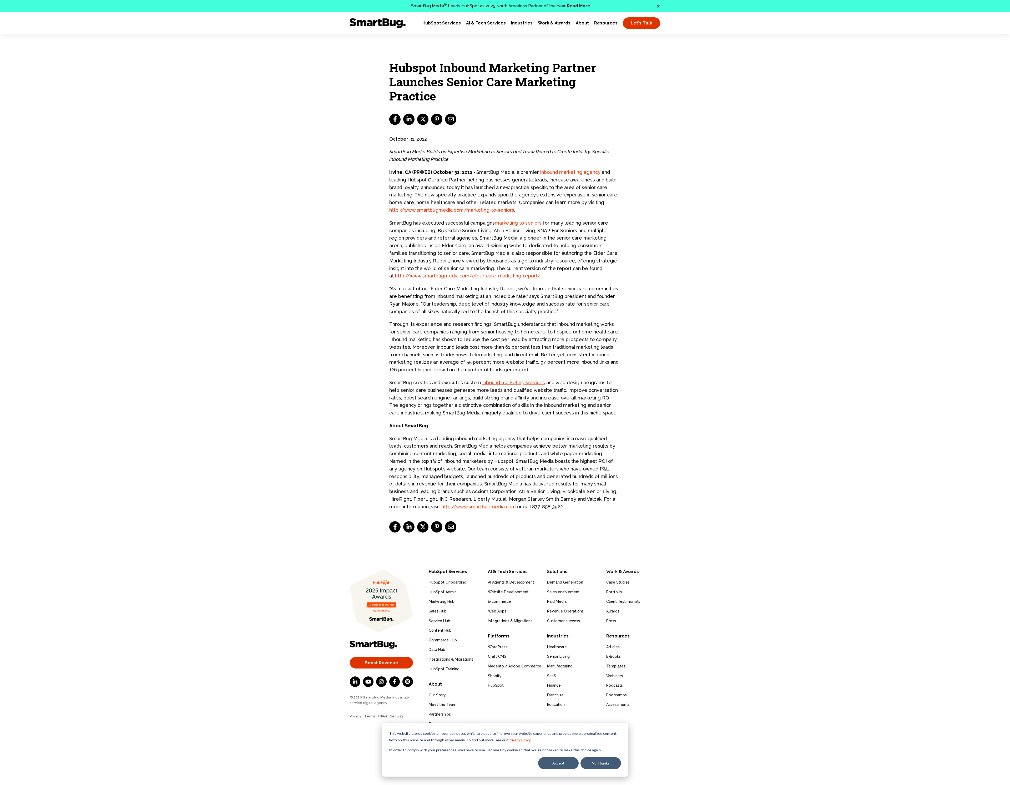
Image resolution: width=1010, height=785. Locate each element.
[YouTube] (368, 681)
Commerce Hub (443, 640)
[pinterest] (436, 119)
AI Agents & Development (511, 582)
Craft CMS (497, 656)
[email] (450, 119)
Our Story (437, 695)
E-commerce (499, 601)
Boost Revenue (381, 662)
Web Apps (497, 611)
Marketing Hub (441, 601)
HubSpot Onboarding (447, 582)
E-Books (613, 656)
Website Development (508, 592)
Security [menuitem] (397, 716)
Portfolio (614, 592)
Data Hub (437, 649)
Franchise (555, 695)
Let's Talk (641, 23)
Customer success (563, 621)
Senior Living (558, 656)
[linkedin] (409, 119)
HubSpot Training (444, 669)
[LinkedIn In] (355, 681)
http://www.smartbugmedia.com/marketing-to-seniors (451, 210)
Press (611, 621)
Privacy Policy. (519, 740)
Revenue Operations (565, 611)
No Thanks (601, 763)
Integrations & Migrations (451, 659)
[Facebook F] (394, 681)
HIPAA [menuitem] (382, 716)
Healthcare (557, 647)
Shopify (495, 676)
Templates (615, 666)
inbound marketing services (513, 382)
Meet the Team (442, 704)
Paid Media (557, 601)
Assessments (618, 704)
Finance (554, 685)
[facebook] (395, 119)
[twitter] (422, 119)
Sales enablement (563, 592)
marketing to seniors (518, 223)
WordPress (497, 647)
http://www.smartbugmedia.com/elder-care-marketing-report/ (468, 275)
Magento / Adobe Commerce (514, 666)
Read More (578, 5)
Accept (558, 763)
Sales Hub (438, 611)
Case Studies (618, 582)
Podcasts (614, 685)
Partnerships (440, 714)
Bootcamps (616, 695)
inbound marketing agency (570, 172)
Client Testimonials (623, 601)
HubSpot (496, 685)
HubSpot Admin (443, 592)
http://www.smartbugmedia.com (478, 506)
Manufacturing (560, 666)
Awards (612, 611)
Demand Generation (565, 582)
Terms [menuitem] (369, 716)
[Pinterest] (407, 681)
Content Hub (440, 630)
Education (556, 704)
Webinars (614, 676)
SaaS (551, 676)
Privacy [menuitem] (356, 716)
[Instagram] (381, 681)
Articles (613, 647)
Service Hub (439, 621)
